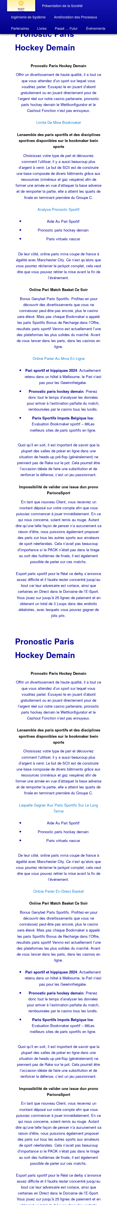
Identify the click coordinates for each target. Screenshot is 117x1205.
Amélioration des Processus (75, 16)
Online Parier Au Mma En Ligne (59, 358)
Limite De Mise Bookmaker (58, 122)
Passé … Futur (66, 28)
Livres (42, 28)
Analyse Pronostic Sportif (58, 209)
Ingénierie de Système (28, 16)
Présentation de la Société (62, 5)
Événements (95, 28)
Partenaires (20, 28)
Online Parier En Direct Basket (58, 891)
